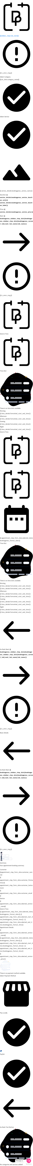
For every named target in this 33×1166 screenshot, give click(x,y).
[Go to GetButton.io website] (29, 1164)
